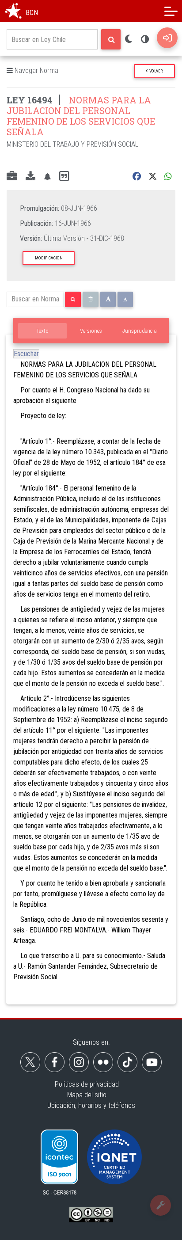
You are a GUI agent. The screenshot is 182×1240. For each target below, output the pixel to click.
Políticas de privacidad (87, 1084)
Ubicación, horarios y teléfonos (91, 1105)
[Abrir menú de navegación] (171, 11)
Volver (155, 70)
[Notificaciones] (47, 176)
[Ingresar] (167, 37)
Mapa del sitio (86, 1095)
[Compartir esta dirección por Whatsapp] (168, 176)
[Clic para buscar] (111, 39)
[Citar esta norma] (64, 177)
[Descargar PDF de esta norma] (30, 177)
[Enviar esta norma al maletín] (12, 177)
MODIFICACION (49, 257)
